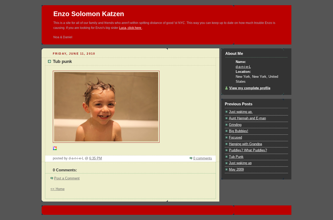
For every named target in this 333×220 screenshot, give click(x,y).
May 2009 (236, 169)
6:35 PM (95, 158)
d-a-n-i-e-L (243, 67)
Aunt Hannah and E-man (247, 118)
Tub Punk (236, 157)
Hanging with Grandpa (245, 144)
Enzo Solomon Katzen (88, 14)
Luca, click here (130, 28)
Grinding (235, 125)
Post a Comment (67, 178)
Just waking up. (241, 112)
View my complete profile (249, 88)
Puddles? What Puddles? (248, 150)
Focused (235, 137)
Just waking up (240, 163)
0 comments (202, 158)
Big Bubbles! (238, 131)
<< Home (57, 189)
